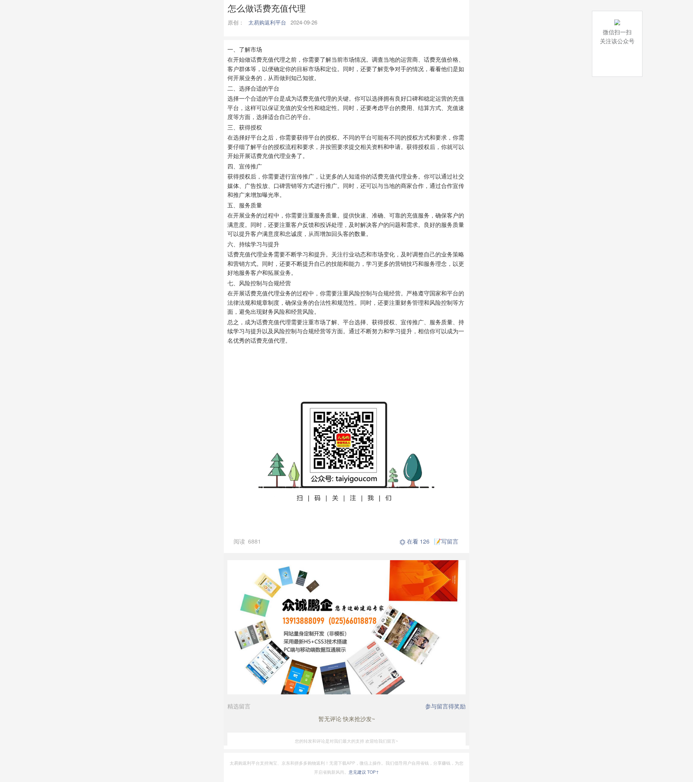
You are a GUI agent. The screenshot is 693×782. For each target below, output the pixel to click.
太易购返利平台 (267, 22)
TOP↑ (373, 772)
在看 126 (418, 541)
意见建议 (357, 772)
